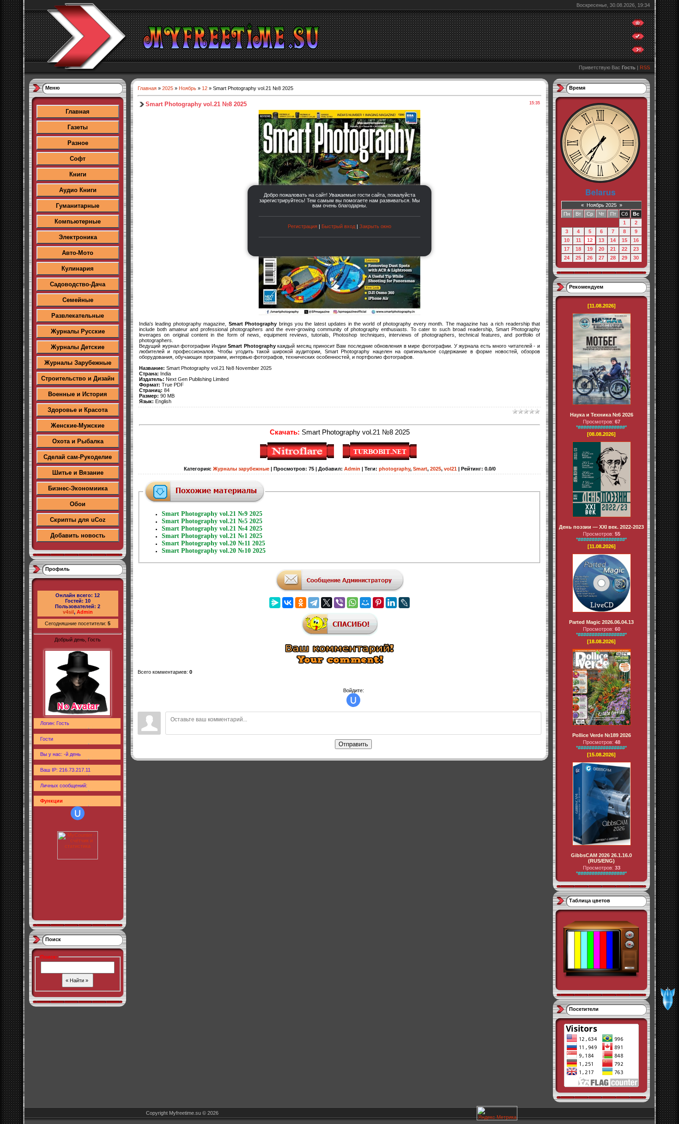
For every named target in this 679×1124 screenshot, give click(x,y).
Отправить (353, 744)
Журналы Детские (77, 347)
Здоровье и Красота (78, 409)
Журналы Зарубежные (77, 362)
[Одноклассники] (300, 602)
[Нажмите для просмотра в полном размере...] (339, 313)
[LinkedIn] (391, 602)
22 (624, 249)
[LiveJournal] (404, 602)
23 (636, 249)
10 (567, 240)
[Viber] (339, 602)
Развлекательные (77, 315)
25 (578, 257)
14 (613, 240)
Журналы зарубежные (241, 468)
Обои (77, 504)
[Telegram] (313, 602)
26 (590, 257)
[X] (326, 602)
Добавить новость (77, 535)
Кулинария (77, 268)
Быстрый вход (338, 226)
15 (624, 240)
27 (601, 257)
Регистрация (302, 226)
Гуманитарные (77, 205)
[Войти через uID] (78, 813)
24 (567, 257)
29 (624, 257)
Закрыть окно (375, 226)
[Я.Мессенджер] (274, 602)
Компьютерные (78, 221)
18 (578, 249)
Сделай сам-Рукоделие (77, 456)
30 (636, 257)
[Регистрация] (637, 38)
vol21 (450, 468)
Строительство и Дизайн (78, 378)
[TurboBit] (380, 458)
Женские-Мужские (77, 425)
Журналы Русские (78, 331)
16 (636, 240)
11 (578, 240)
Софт (77, 158)
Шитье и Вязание (77, 472)
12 (204, 88)
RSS (645, 67)
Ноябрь (187, 88)
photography (394, 468)
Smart (420, 468)
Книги (77, 174)
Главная (78, 111)
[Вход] (637, 51)
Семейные (77, 299)
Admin (85, 612)
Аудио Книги (78, 190)
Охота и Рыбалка (77, 441)
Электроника (78, 237)
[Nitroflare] (298, 458)
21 (613, 249)
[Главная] (637, 25)
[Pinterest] (378, 602)
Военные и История (77, 394)
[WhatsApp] (352, 602)
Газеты (77, 127)
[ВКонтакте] (287, 602)
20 (601, 249)
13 (601, 240)
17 (567, 249)
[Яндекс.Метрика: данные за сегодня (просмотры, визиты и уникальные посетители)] (497, 1113)
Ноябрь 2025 (602, 205)
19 (590, 249)
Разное (77, 142)
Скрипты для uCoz (78, 519)
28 (613, 257)
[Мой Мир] (365, 602)
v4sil (68, 612)
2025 (167, 88)
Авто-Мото (77, 252)
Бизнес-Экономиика (78, 488)
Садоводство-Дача (77, 284)
